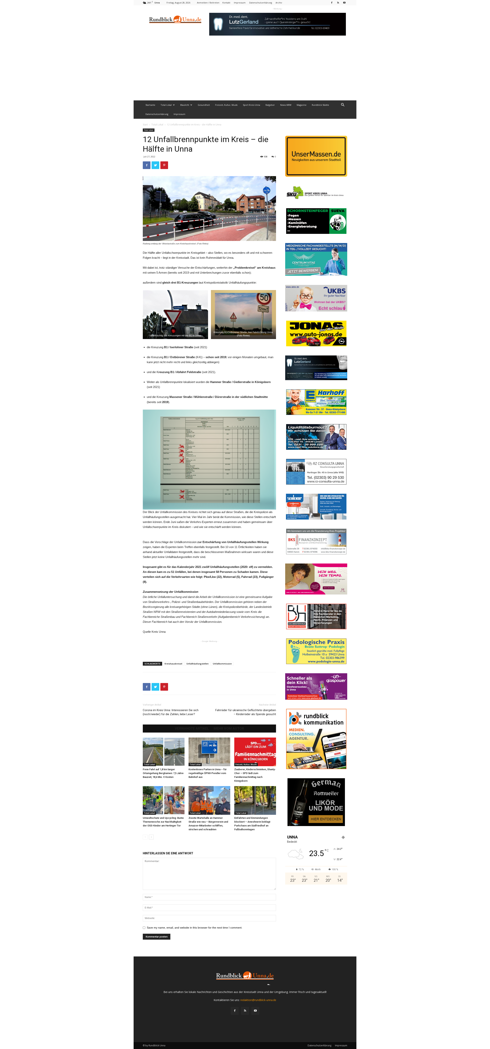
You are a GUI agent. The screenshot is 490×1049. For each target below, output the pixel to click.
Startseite (150, 104)
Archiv (279, 2)
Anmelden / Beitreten (208, 2)
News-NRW (285, 104)
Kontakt (226, 2)
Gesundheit (204, 104)
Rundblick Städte (320, 104)
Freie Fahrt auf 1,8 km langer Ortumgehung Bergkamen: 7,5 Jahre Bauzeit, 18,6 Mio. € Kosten (163, 773)
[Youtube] (344, 2)
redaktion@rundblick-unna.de (258, 1000)
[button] (342, 105)
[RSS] (338, 2)
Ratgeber (270, 104)
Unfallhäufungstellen (197, 663)
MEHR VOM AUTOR (229, 728)
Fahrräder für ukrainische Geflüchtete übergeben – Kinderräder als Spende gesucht (245, 712)
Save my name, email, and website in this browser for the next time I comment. (194, 927)
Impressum (240, 2)
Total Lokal (166, 104)
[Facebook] (332, 2)
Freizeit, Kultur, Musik (226, 104)
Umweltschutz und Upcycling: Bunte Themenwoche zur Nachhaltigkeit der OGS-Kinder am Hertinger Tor (163, 821)
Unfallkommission (222, 663)
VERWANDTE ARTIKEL (192, 728)
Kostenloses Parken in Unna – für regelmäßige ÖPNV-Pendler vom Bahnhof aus (208, 773)
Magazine (301, 104)
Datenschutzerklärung (260, 2)
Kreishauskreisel (173, 663)
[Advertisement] (245, 71)
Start (145, 124)
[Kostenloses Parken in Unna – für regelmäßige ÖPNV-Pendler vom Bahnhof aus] (209, 752)
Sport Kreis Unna (251, 104)
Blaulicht (184, 104)
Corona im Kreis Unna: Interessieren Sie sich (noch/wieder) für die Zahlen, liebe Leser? (170, 712)
